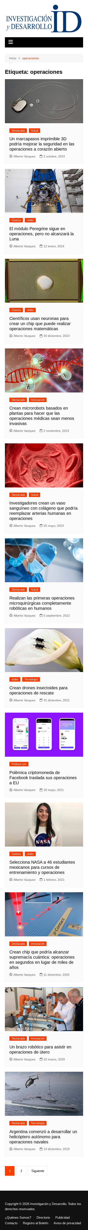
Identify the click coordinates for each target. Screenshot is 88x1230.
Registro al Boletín (35, 1223)
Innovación (37, 399)
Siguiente (37, 1171)
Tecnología (31, 679)
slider (30, 220)
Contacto (11, 1223)
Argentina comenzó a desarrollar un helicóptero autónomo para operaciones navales (43, 1136)
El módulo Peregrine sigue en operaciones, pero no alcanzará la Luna (41, 233)
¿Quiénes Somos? (18, 1217)
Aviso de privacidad (67, 1223)
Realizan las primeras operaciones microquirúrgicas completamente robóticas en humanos (42, 603)
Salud (34, 130)
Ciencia (16, 220)
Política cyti (19, 764)
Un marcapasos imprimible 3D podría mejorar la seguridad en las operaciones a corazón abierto (41, 143)
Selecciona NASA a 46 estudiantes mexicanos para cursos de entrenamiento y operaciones (42, 867)
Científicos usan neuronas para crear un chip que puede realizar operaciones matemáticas (40, 323)
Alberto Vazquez (24, 156)
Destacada (18, 130)
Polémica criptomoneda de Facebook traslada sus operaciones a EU (43, 777)
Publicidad (62, 1217)
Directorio (43, 1217)
